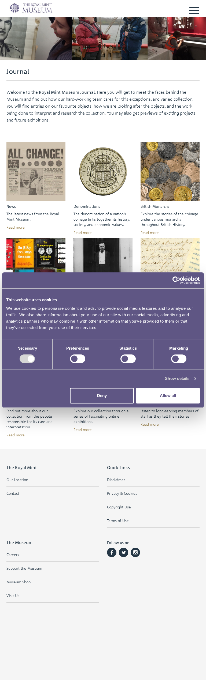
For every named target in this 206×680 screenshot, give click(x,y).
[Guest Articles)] (170, 267)
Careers (12, 554)
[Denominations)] (103, 171)
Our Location (17, 479)
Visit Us (12, 595)
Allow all (168, 395)
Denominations (86, 206)
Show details (177, 378)
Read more (15, 227)
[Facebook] (111, 552)
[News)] (35, 171)
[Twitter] (123, 552)
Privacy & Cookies (122, 493)
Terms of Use (118, 520)
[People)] (103, 267)
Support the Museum (24, 568)
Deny (102, 395)
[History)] (35, 267)
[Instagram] (135, 552)
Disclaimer (116, 479)
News (11, 206)
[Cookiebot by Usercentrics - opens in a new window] (176, 280)
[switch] (77, 358)
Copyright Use (119, 507)
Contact (12, 493)
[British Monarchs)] (170, 171)
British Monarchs (155, 206)
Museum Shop (18, 582)
